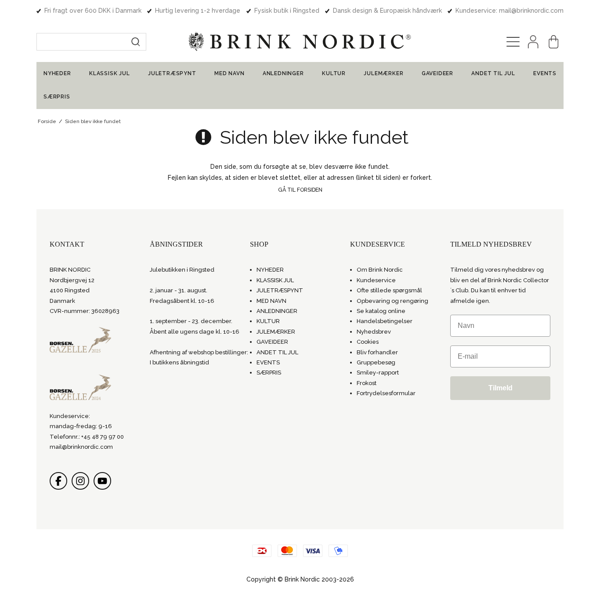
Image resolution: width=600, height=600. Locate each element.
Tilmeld (500, 388)
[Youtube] (102, 481)
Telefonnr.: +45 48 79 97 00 (87, 436)
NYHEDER (57, 73)
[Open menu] (513, 41)
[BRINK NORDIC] (300, 41)
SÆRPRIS (56, 97)
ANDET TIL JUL (493, 73)
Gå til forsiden (300, 189)
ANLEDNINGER (283, 73)
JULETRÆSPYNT (172, 73)
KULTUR (334, 73)
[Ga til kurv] (553, 41)
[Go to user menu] (533, 41)
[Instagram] (80, 481)
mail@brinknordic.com (81, 447)
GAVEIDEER (437, 73)
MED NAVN (229, 73)
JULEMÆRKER (383, 73)
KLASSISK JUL (109, 73)
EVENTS (545, 73)
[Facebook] (58, 481)
